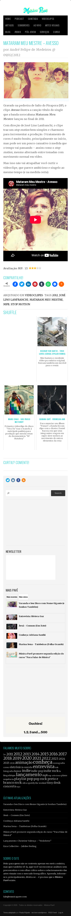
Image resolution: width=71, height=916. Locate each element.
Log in (60, 913)
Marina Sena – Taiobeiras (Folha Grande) (24, 826)
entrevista (43, 766)
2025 (6, 762)
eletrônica (16, 767)
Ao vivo (37, 25)
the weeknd (40, 783)
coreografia (59, 763)
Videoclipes (48, 18)
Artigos (9, 25)
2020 (27, 758)
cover (6, 767)
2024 (62, 758)
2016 (53, 754)
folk (56, 767)
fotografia (8, 771)
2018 (7, 758)
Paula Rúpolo (24, 913)
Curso (56, 32)
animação (24, 762)
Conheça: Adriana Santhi (16, 820)
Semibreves (24, 25)
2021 (36, 758)
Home (8, 18)
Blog (7, 32)
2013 (27, 754)
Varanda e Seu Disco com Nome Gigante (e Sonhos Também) (35, 804)
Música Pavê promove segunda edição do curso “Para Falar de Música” (35, 833)
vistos (23, 597)
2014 (35, 754)
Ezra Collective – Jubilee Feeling (19, 846)
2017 (62, 754)
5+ (4, 754)
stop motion (20, 304)
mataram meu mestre (46, 299)
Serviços (44, 32)
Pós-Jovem (30, 32)
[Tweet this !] (21, 284)
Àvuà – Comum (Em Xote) (16, 815)
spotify (31, 783)
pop (30, 779)
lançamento (29, 774)
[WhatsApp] (48, 284)
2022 (46, 758)
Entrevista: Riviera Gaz (15, 809)
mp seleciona (54, 775)
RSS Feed (52, 913)
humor (17, 771)
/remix (17, 32)
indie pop (37, 771)
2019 (16, 758)
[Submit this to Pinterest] (35, 284)
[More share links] (61, 284)
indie (26, 771)
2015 (44, 754)
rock (18, 783)
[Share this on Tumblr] (41, 284)
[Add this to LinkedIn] (28, 284)
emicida (27, 767)
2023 (54, 759)
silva (24, 783)
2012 (55, 295)
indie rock (51, 771)
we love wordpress (39, 913)
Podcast (19, 18)
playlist (20, 779)
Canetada (33, 18)
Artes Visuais (52, 25)
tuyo (18, 787)
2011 (9, 754)
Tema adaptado (9, 913)
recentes (12, 597)
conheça (42, 762)
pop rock (40, 779)
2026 (12, 763)
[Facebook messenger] (54, 284)
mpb (6, 304)
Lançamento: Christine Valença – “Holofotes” (27, 840)
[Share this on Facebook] (15, 284)
